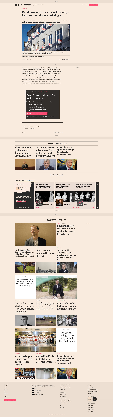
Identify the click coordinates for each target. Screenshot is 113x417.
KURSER (42, 4)
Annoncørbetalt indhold (93, 391)
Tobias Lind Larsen (26, 56)
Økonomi (24, 8)
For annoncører (63, 403)
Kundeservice (63, 394)
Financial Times (36, 390)
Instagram (91, 407)
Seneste (5, 389)
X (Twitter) (91, 411)
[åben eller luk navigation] (16, 5)
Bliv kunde (62, 407)
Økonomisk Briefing (37, 394)
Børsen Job (62, 389)
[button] (18, 5)
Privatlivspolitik (63, 398)
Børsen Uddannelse (64, 385)
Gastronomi (66, 329)
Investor (5, 387)
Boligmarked (37, 126)
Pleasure (24, 276)
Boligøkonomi (31, 126)
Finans (34, 388)
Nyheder (6, 385)
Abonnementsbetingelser (65, 400)
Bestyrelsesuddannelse (65, 387)
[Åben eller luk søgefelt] (21, 5)
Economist (35, 392)
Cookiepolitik (63, 396)
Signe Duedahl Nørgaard (38, 56)
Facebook (91, 409)
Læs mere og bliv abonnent (49, 386)
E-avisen (7, 396)
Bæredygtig (17, 300)
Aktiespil (6, 393)
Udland (58, 353)
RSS (5, 391)
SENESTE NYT (37, 4)
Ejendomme (32, 128)
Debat (37, 300)
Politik (58, 223)
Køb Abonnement (93, 4)
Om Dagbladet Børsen (93, 389)
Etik (60, 405)
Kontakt (89, 385)
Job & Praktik (91, 387)
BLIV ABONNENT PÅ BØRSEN (9, 400)
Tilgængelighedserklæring (65, 402)
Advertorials (90, 393)
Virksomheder (18, 248)
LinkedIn (91, 405)
